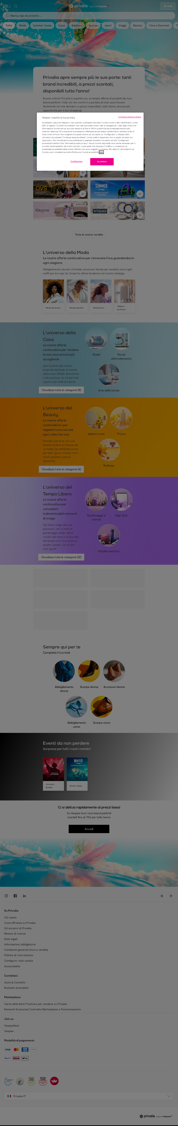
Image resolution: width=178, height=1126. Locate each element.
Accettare (102, 161)
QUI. (101, 152)
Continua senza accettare (129, 117)
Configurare (76, 161)
